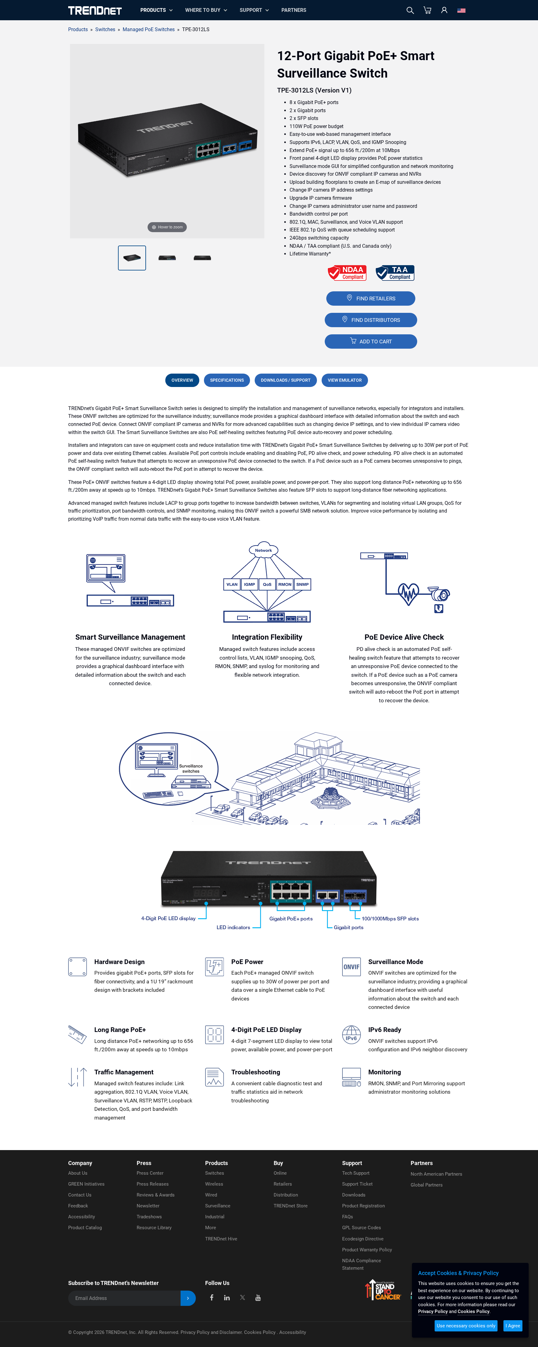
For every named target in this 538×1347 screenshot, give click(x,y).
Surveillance (217, 1206)
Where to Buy (202, 10)
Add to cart (375, 341)
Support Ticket (357, 1184)
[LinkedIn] (227, 1297)
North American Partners (436, 1174)
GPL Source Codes (361, 1227)
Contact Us (80, 1195)
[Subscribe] (188, 1298)
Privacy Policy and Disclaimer (211, 1332)
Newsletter (148, 1206)
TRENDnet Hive (221, 1239)
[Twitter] (242, 1297)
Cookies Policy (260, 1332)
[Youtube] (258, 1297)
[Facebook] (211, 1297)
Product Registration (363, 1206)
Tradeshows (149, 1217)
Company (80, 1163)
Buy (278, 1163)
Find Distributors (376, 320)
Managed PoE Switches (149, 29)
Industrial (214, 1217)
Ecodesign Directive (363, 1239)
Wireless (214, 1184)
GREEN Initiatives (86, 1184)
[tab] (182, 380)
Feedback (78, 1206)
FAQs (347, 1217)
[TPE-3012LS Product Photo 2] (132, 258)
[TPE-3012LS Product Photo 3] (167, 258)
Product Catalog (85, 1227)
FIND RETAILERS (375, 298)
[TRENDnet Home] (95, 10)
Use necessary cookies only (466, 1326)
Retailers (283, 1184)
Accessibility (81, 1217)
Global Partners (427, 1185)
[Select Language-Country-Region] (461, 10)
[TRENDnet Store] (427, 10)
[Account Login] (444, 10)
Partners (293, 10)
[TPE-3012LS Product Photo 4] (202, 258)
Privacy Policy (433, 1311)
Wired (211, 1195)
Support (251, 10)
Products (78, 29)
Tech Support (356, 1173)
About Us (77, 1173)
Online (280, 1173)
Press (144, 1163)
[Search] (410, 10)
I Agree (513, 1326)
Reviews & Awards (156, 1195)
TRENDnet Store (291, 1206)
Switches (214, 1173)
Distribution (286, 1195)
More (210, 1227)
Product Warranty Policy (367, 1250)
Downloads (354, 1195)
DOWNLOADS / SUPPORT (286, 380)
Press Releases (153, 1184)
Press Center (150, 1173)
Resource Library (154, 1227)
